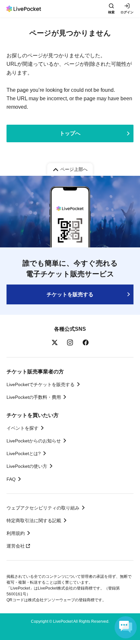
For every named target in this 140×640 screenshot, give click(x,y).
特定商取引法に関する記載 (34, 520)
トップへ (70, 133)
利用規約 (16, 533)
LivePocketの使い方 (27, 466)
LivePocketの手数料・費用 (34, 397)
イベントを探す (22, 428)
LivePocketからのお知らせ (34, 440)
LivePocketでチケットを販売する (41, 384)
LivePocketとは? (24, 453)
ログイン (126, 12)
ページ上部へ (74, 169)
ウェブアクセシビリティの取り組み (43, 507)
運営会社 (16, 546)
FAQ (11, 479)
